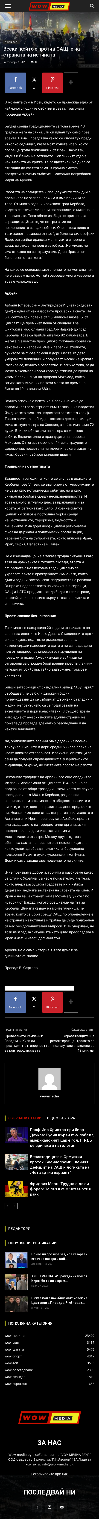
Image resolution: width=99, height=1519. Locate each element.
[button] (7, 6)
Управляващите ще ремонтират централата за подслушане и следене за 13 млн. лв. (72, 1043)
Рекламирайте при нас (49, 1474)
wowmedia (49, 1096)
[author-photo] (49, 1090)
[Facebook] (37, 1507)
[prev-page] (7, 1206)
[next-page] (15, 1206)
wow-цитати (11, 41)
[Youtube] (62, 1507)
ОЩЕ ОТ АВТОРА (61, 1118)
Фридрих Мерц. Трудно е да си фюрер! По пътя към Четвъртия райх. (60, 1189)
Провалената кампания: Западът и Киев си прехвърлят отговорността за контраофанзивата (27, 1043)
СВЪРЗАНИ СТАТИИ (24, 1118)
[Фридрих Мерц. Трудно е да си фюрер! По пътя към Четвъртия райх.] (16, 1189)
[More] (71, 83)
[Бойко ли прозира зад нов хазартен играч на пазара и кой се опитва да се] (16, 1260)
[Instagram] (49, 1507)
